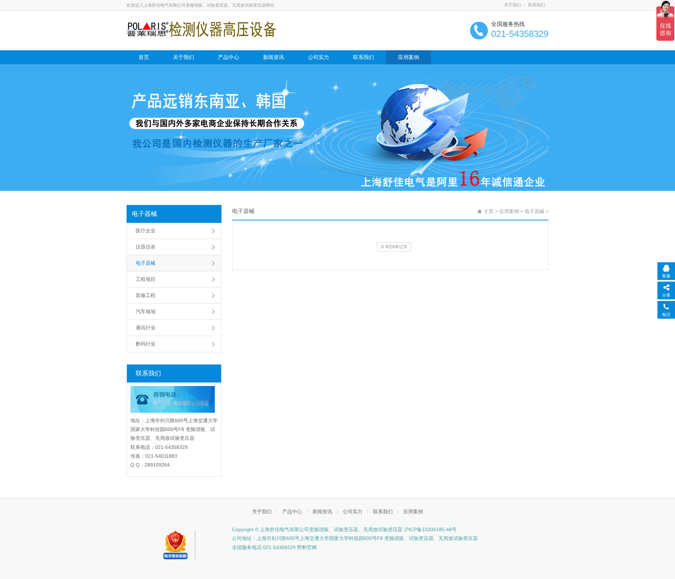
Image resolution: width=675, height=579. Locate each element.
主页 (489, 211)
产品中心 (228, 57)
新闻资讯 (273, 57)
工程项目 (145, 279)
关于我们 (512, 4)
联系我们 (536, 4)
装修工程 (145, 295)
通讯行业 (145, 327)
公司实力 (318, 57)
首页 (144, 57)
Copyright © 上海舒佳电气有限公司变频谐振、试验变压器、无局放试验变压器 (317, 529)
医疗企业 (145, 230)
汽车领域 (145, 311)
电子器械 (144, 213)
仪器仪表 (145, 247)
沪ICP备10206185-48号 (430, 529)
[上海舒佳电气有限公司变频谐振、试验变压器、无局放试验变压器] (201, 29)
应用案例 (408, 57)
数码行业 (145, 344)
